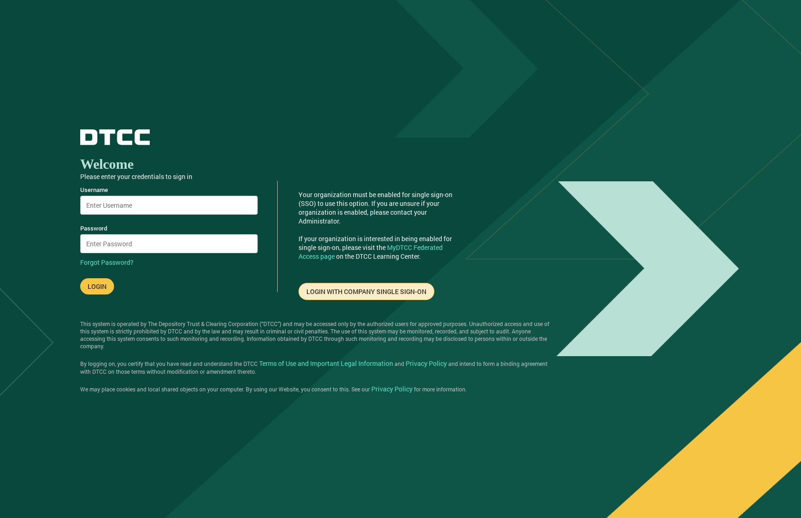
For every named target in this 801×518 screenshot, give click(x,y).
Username (94, 189)
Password (93, 228)
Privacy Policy (426, 363)
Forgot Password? (107, 262)
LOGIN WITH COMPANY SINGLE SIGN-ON (366, 291)
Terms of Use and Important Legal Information (326, 363)
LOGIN (97, 286)
